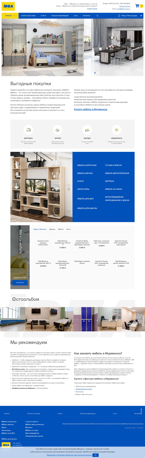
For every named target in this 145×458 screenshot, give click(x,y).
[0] (137, 6)
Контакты (86, 15)
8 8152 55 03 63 (114, 3)
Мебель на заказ (113, 189)
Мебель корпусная (86, 165)
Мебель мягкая (85, 173)
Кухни (80, 181)
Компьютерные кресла (84, 389)
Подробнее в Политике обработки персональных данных (69, 455)
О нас (76, 15)
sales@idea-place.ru (123, 9)
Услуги (43, 15)
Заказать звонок (124, 6)
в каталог (20, 283)
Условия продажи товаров (71, 424)
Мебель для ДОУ (85, 199)
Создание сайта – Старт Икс (134, 428)
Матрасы (109, 181)
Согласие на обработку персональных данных (127, 424)
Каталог (8, 15)
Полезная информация (59, 15)
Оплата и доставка (28, 15)
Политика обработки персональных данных (96, 424)
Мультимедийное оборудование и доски (117, 198)
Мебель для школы (87, 208)
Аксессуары (83, 189)
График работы (92, 9)
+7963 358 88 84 (125, 3)
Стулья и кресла (113, 165)
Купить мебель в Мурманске (90, 109)
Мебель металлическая (117, 173)
